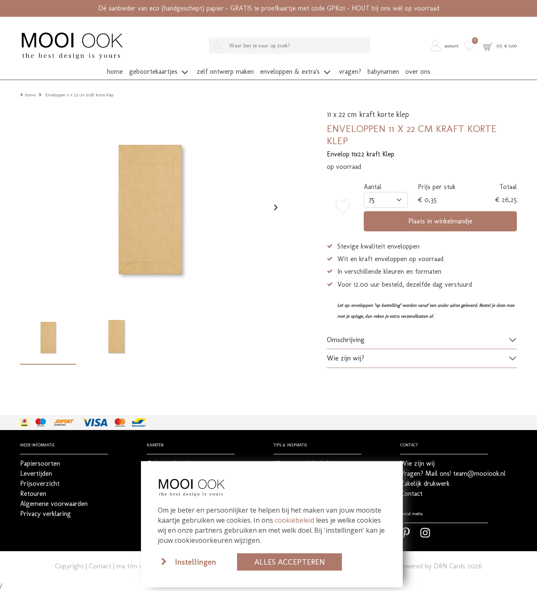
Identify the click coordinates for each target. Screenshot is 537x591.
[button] (445, 45)
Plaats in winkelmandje (440, 221)
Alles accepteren (289, 562)
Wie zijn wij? (345, 358)
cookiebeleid (294, 520)
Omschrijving (346, 340)
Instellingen (195, 562)
